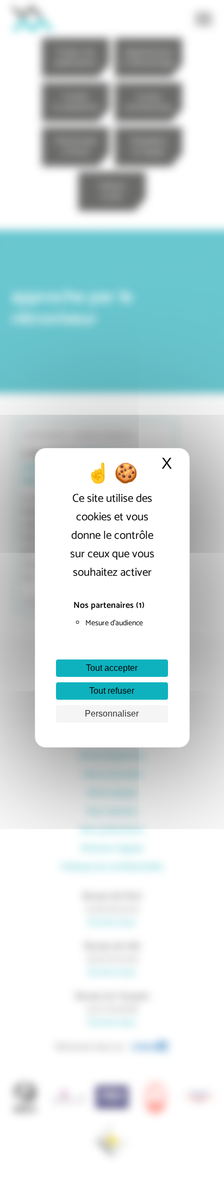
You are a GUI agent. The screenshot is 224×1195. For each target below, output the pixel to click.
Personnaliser (112, 713)
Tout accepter (112, 668)
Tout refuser (111, 690)
